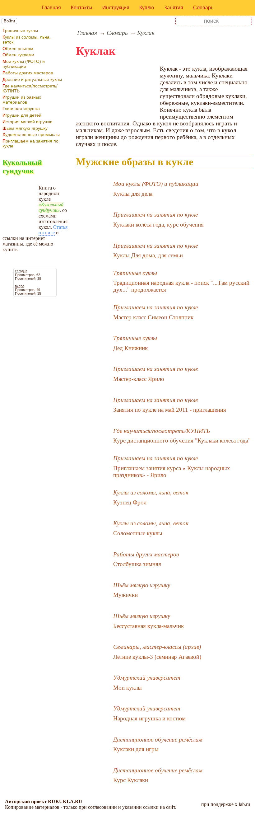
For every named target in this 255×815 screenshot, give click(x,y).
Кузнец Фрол (129, 502)
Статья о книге (53, 229)
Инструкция (115, 7)
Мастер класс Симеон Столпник (153, 317)
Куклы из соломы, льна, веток (26, 39)
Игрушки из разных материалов (21, 100)
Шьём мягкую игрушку (25, 128)
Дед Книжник (130, 348)
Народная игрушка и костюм (149, 718)
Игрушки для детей (21, 115)
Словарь (203, 7)
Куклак (146, 33)
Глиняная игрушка (21, 108)
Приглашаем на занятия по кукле (30, 143)
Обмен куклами (18, 54)
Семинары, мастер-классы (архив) (157, 647)
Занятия (173, 7)
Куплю (146, 7)
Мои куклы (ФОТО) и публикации (23, 64)
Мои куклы (127, 687)
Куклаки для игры (136, 749)
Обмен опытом (17, 48)
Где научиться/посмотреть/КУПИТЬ (30, 88)
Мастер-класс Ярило (138, 379)
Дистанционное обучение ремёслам (157, 739)
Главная (51, 7)
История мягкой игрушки (27, 121)
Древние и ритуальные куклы (32, 79)
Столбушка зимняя (137, 564)
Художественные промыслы (31, 134)
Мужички (125, 595)
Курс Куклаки (130, 780)
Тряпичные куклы (20, 30)
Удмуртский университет (146, 677)
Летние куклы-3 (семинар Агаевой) (157, 656)
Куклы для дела (132, 193)
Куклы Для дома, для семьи (148, 255)
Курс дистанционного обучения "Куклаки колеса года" (182, 440)
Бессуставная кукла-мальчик (148, 626)
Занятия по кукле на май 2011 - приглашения (169, 409)
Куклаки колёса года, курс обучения (158, 224)
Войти (9, 21)
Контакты (81, 7)
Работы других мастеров (27, 72)
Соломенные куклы (137, 533)
